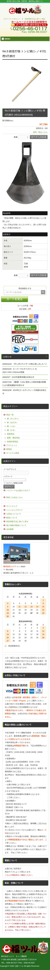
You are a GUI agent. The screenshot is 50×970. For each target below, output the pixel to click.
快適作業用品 (12, 442)
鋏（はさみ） (12, 422)
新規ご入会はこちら (14, 497)
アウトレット (11, 445)
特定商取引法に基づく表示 (17, 521)
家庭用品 (10, 434)
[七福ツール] (25, 13)
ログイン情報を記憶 (14, 483)
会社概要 (10, 529)
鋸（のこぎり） (13, 418)
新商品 (9, 449)
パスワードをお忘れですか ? (18, 490)
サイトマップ (11, 506)
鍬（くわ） (11, 426)
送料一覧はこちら (40, 132)
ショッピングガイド (14, 510)
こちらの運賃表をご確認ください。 (19, 875)
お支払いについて (13, 514)
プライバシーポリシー (11, 19)
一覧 (46, 356)
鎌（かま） (11, 430)
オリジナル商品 (12, 453)
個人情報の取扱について (16, 525)
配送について (11, 518)
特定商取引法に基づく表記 (35, 19)
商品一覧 (10, 415)
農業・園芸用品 (13, 438)
